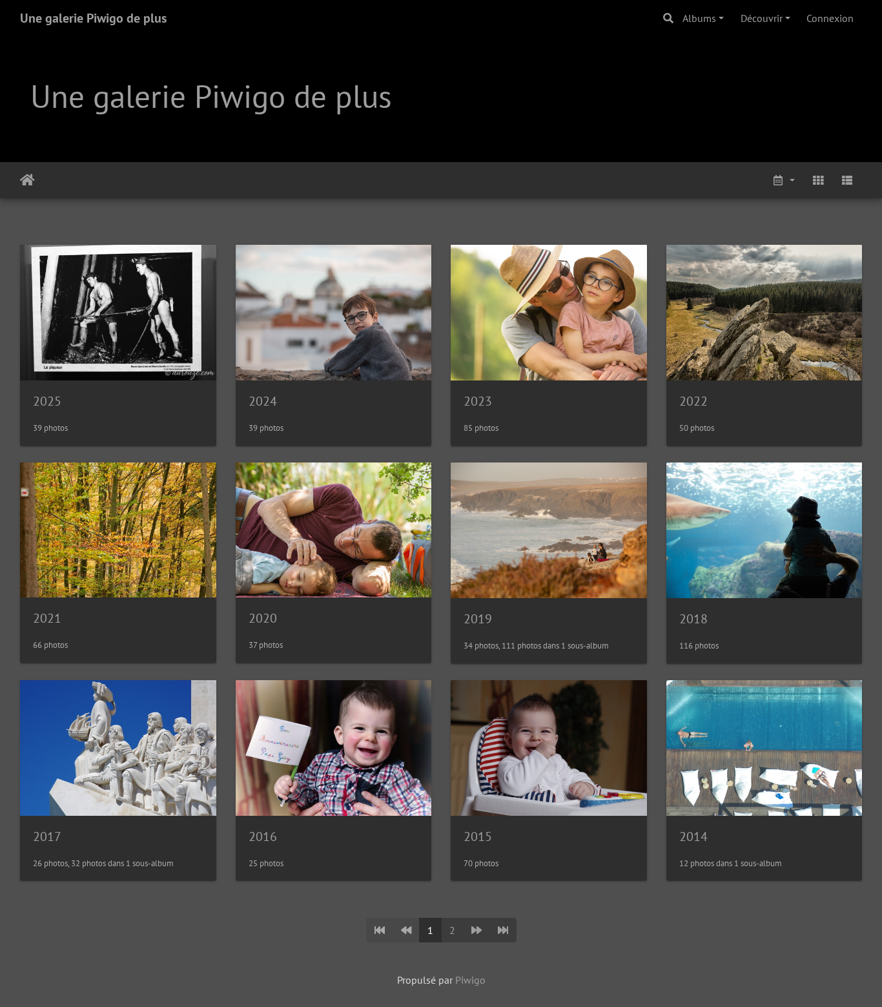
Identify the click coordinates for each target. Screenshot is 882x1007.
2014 (693, 836)
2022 (693, 401)
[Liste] (847, 180)
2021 (47, 618)
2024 (263, 401)
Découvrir (762, 18)
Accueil (27, 180)
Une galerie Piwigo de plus (93, 18)
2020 (263, 618)
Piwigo (470, 979)
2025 (47, 401)
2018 (693, 618)
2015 (478, 836)
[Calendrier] (783, 180)
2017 (47, 836)
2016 (263, 836)
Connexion (830, 18)
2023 (478, 401)
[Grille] (818, 180)
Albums (699, 18)
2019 (478, 618)
